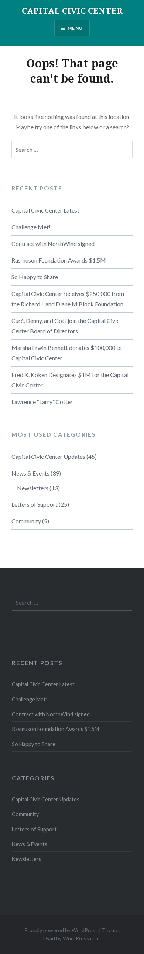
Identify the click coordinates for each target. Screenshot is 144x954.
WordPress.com (81, 938)
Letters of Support (34, 504)
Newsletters (32, 487)
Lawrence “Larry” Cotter (42, 401)
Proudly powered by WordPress (61, 930)
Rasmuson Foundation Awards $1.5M (58, 260)
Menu (75, 28)
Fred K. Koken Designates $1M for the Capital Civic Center (69, 379)
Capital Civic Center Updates (48, 456)
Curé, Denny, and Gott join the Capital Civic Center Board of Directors (65, 325)
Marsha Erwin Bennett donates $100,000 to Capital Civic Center (66, 352)
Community (26, 520)
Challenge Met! (31, 226)
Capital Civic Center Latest (45, 210)
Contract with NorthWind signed (53, 243)
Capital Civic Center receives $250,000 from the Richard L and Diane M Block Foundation (67, 298)
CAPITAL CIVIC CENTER (72, 10)
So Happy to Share (34, 276)
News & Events (30, 473)
